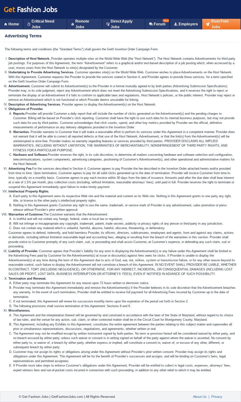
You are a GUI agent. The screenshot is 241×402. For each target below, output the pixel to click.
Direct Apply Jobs (122, 24)
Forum (159, 24)
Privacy (216, 396)
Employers (188, 24)
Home (13, 24)
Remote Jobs (82, 24)
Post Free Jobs (220, 24)
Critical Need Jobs (43, 24)
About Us (200, 396)
